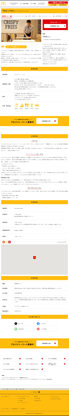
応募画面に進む (55, 26)
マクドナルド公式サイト (5, 408)
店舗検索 (35, 396)
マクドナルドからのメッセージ (13, 4)
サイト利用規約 (22, 408)
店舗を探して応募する (58, 2)
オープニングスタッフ (55, 396)
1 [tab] (21, 43)
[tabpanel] (21, 30)
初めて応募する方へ (37, 400)
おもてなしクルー (47, 16)
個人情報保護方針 (14, 408)
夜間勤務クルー (60, 16)
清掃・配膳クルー (33, 16)
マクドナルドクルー (19, 16)
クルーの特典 (33, 3)
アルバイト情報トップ (5, 396)
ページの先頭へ (34, 392)
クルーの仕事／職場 (24, 3)
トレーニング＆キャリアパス (41, 4)
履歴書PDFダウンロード (24, 377)
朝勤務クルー (6, 16)
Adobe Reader (49, 379)
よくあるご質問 (37, 398)
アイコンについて (62, 242)
